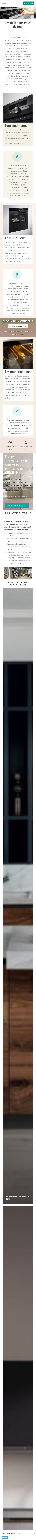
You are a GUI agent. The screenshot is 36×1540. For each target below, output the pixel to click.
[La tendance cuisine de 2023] (18, 896)
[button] (5, 3)
